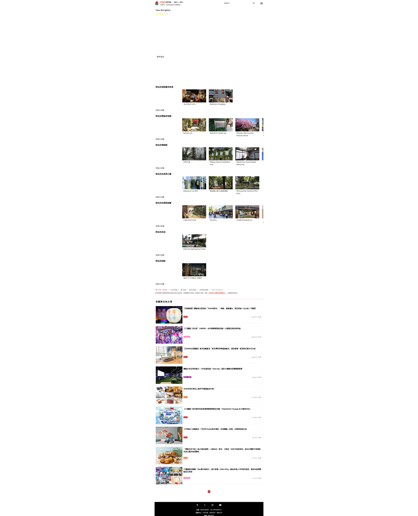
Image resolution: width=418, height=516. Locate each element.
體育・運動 (187, 377)
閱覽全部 (159, 110)
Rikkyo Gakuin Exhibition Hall (220, 163)
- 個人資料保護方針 (215, 510)
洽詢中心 (199, 512)
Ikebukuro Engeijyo (218, 104)
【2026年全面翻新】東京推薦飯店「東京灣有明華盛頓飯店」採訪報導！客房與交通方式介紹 (219, 348)
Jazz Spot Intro (189, 104)
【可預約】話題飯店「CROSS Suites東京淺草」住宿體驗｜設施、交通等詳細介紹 (215, 429)
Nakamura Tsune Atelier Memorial (246, 163)
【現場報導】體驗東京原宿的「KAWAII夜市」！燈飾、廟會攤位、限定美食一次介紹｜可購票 (220, 308)
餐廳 (185, 458)
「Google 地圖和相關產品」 (217, 293)
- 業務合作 (219, 512)
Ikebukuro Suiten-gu (218, 133)
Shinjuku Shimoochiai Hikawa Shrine (245, 134)
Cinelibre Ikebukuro (244, 220)
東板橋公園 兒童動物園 (219, 191)
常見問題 (205, 512)
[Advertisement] (168, 99)
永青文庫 (186, 162)
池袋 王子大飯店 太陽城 (192, 278)
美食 (185, 397)
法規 (198, 510)
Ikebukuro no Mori (190, 191)
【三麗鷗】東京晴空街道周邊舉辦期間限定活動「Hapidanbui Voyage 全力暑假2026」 (218, 409)
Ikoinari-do (187, 133)
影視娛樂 (186, 336)
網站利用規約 (205, 510)
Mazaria (213, 220)
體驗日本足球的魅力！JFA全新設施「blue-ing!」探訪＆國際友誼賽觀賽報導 (213, 369)
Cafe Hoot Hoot (189, 220)
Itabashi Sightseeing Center (194, 249)
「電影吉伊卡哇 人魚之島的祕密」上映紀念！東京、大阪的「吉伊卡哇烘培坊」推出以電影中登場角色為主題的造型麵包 (222, 450)
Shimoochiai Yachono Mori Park (247, 192)
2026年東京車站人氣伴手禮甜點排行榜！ (199, 389)
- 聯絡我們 (212, 512)
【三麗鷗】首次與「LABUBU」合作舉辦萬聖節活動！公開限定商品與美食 (212, 328)
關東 (185, 316)
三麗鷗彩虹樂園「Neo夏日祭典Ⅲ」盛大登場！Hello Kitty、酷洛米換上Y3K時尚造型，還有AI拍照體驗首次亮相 (222, 470)
